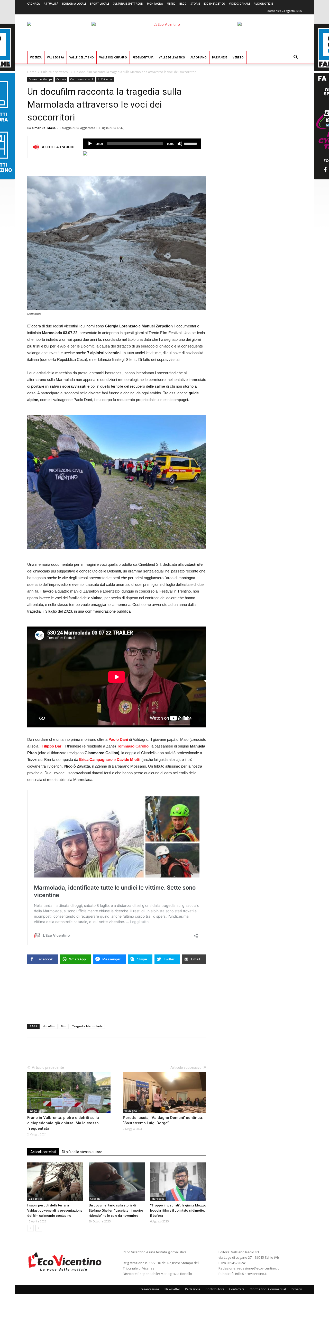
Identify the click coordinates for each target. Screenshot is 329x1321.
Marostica (158, 1199)
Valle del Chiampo (113, 57)
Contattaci (236, 1289)
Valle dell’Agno (81, 57)
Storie (195, 3)
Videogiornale (239, 3)
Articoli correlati (43, 1152)
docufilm (49, 1026)
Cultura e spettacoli (128, 3)
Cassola (95, 1199)
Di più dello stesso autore (82, 1152)
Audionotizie (263, 3)
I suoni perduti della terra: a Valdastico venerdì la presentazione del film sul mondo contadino (55, 1210)
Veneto (238, 57)
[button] (295, 57)
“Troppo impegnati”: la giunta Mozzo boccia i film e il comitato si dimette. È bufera (178, 1210)
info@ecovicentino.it (251, 1273)
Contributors (214, 1289)
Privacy (296, 1289)
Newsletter (172, 1289)
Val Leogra (55, 57)
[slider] (191, 143)
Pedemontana (142, 57)
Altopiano (198, 57)
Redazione (192, 1289)
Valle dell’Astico (172, 57)
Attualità (51, 3)
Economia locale (74, 3)
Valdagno (130, 1111)
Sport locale (99, 3)
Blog (183, 3)
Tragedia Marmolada (87, 1026)
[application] (142, 143)
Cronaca (33, 3)
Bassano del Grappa (40, 79)
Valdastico (35, 1199)
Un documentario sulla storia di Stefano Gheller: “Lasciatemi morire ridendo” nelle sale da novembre (116, 1210)
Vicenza (36, 57)
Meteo (171, 3)
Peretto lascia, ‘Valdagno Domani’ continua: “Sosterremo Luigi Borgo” (163, 1120)
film (63, 1026)
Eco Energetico (214, 3)
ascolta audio (90, 143)
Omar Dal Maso (44, 128)
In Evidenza (105, 79)
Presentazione (149, 1289)
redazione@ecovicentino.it (258, 1268)
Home (31, 72)
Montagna (155, 3)
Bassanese (219, 57)
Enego (33, 1111)
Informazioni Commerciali (268, 1289)
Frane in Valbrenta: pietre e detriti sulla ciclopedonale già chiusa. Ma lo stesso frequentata (63, 1123)
